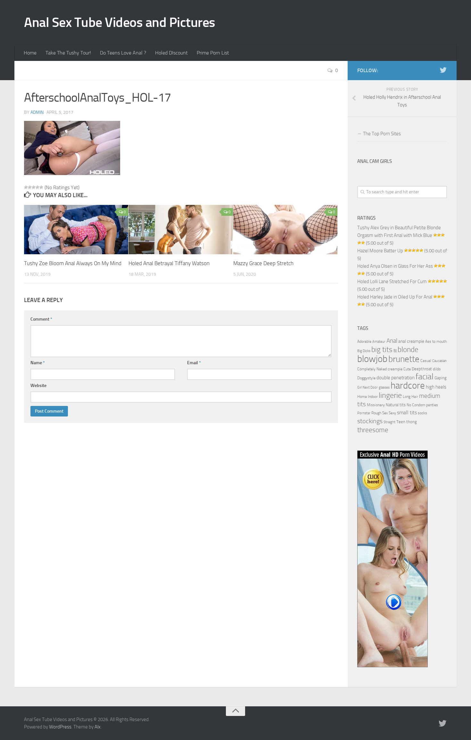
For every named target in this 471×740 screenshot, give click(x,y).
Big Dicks (363, 351)
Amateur (378, 342)
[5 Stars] (41, 187)
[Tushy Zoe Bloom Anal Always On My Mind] (76, 229)
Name (37, 363)
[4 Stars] (37, 187)
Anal (391, 340)
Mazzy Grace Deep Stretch (263, 263)
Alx (98, 727)
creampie (395, 369)
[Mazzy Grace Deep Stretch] (285, 229)
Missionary (376, 405)
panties (432, 405)
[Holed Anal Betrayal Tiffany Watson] (180, 229)
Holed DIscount (171, 53)
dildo (437, 369)
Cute (407, 369)
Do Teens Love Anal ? (123, 53)
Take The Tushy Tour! (68, 53)
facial (425, 377)
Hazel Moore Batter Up (380, 251)
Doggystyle (366, 378)
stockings (370, 421)
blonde (408, 349)
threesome (372, 430)
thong (411, 421)
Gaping (440, 377)
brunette (403, 359)
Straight (389, 422)
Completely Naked (372, 369)
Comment (41, 319)
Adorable (364, 341)
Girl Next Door (367, 387)
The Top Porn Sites (382, 134)
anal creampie (411, 341)
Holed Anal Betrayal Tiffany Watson (169, 263)
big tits (381, 349)
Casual (425, 360)
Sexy (392, 413)
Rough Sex (379, 413)
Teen (400, 421)
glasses (384, 387)
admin (37, 112)
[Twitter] (443, 70)
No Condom (416, 405)
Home (30, 53)
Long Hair (410, 396)
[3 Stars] (34, 187)
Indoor (373, 396)
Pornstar (363, 413)
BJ (395, 351)
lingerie (390, 395)
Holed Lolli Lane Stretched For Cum (392, 281)
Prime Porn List (213, 53)
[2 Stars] (30, 187)
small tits (407, 412)
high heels (436, 387)
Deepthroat (422, 368)
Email (194, 363)
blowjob (372, 358)
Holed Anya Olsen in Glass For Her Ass (395, 266)
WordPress (60, 727)
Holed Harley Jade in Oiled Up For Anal (394, 297)
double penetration (395, 378)
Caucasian (439, 361)
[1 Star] (26, 187)
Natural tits (396, 404)
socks (422, 413)
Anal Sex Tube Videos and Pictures (119, 22)
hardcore (408, 385)
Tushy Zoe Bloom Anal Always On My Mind (72, 263)
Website (38, 385)
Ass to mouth (436, 341)
